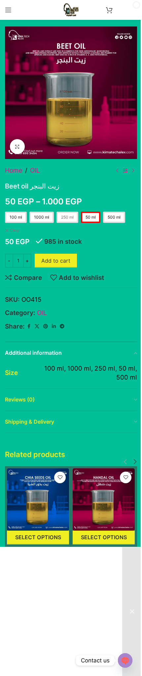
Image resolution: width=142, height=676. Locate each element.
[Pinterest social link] (45, 326)
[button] (125, 462)
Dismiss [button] (132, 611)
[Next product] (133, 171)
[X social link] (37, 326)
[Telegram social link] (62, 326)
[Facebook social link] (29, 326)
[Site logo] (71, 9)
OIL (35, 170)
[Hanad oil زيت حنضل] (104, 499)
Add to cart (55, 260)
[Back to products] (125, 171)
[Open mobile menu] (8, 10)
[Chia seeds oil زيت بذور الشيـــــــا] (38, 499)
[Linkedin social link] (54, 326)
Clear (15, 230)
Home (13, 170)
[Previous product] (117, 171)
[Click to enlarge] (17, 146)
